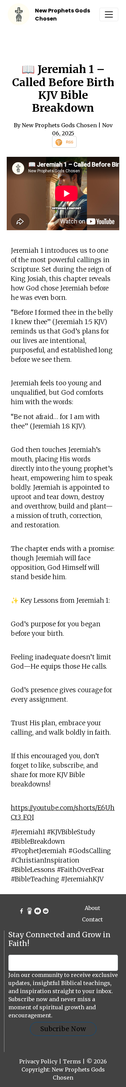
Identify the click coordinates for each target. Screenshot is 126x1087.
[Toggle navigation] (108, 14)
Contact (92, 919)
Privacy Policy (38, 1061)
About (92, 908)
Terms (72, 1061)
